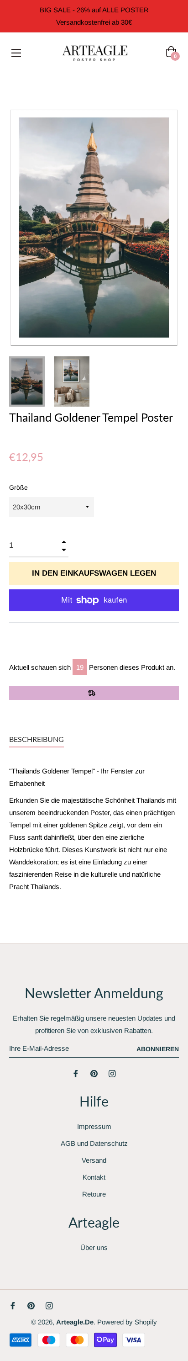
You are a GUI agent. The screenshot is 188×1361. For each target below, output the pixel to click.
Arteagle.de (75, 1322)
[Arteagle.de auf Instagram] (112, 1073)
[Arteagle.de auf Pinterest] (94, 1073)
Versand (94, 1160)
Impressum (94, 1126)
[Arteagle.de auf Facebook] (75, 1073)
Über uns (94, 1247)
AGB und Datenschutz (94, 1143)
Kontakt (94, 1177)
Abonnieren (157, 1049)
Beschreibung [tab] (36, 739)
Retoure (94, 1194)
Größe (18, 487)
